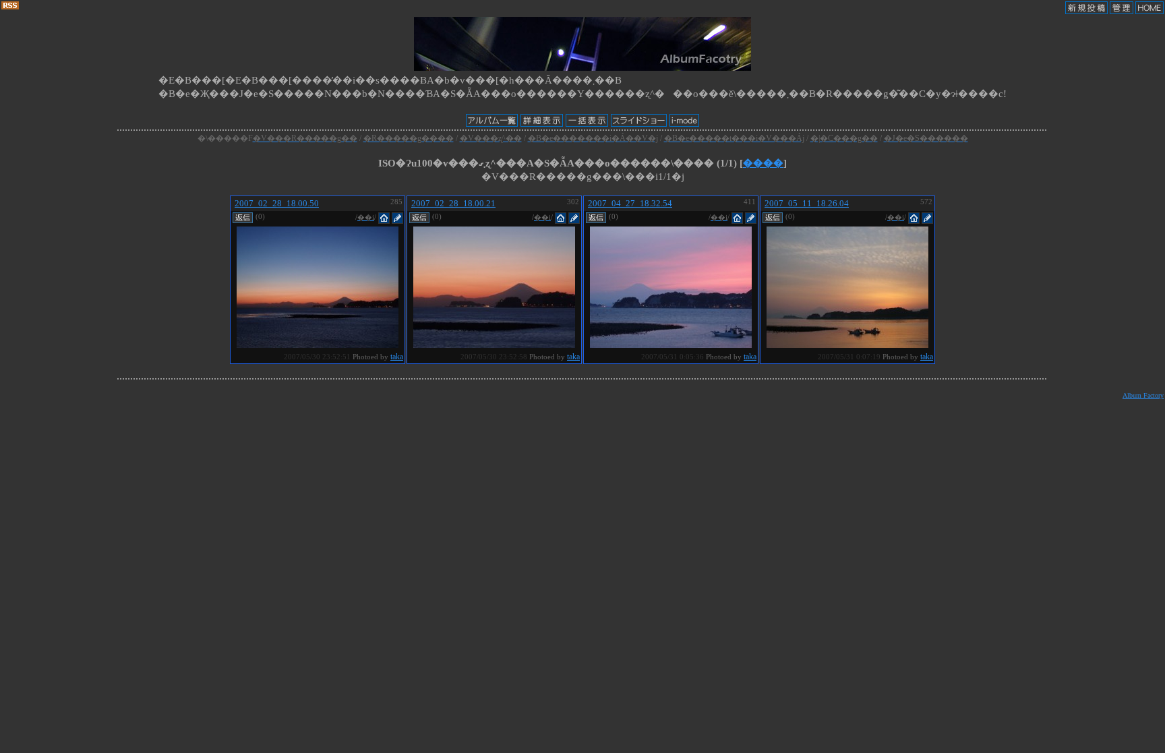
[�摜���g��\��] (317, 344)
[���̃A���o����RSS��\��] (10, 6)
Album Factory (1143, 395)
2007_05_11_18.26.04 (807, 203)
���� (763, 163)
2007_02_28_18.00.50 (277, 203)
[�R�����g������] (242, 216)
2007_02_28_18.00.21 (453, 203)
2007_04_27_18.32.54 (630, 203)
